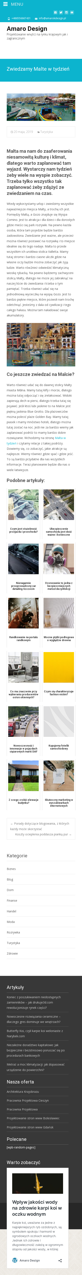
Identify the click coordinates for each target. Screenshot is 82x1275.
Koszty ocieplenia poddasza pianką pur (43, 834)
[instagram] (66, 14)
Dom (10, 890)
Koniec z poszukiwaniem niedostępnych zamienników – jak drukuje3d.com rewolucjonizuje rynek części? (34, 1002)
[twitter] (61, 14)
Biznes (11, 869)
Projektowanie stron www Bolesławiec (33, 1118)
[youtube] (72, 14)
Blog (10, 879)
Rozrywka (13, 932)
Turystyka (46, 132)
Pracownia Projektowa (22, 1109)
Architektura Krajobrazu (23, 1092)
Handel (11, 911)
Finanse (12, 900)
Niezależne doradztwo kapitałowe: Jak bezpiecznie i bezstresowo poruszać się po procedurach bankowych (36, 1050)
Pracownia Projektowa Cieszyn (28, 1100)
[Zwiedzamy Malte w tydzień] (41, 107)
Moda (11, 922)
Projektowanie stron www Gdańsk (30, 1127)
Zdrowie (12, 953)
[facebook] (55, 14)
